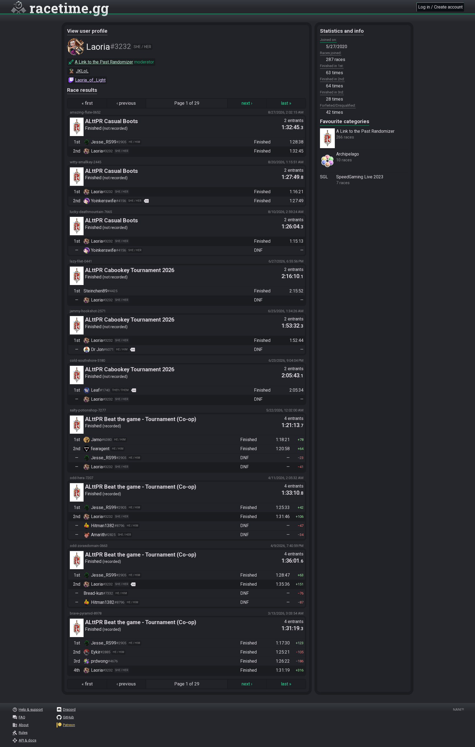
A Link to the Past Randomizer (104, 62)
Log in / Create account (440, 7)
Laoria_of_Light (90, 80)
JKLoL (82, 71)
